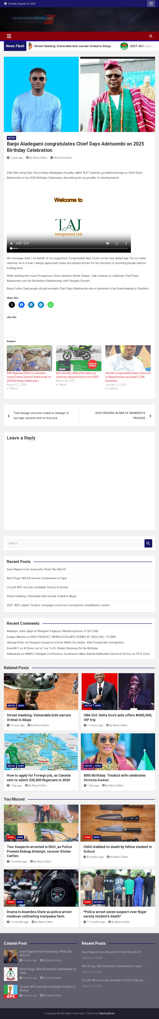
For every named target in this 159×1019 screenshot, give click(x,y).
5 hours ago (17, 725)
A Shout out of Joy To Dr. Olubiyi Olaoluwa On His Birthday (61, 648)
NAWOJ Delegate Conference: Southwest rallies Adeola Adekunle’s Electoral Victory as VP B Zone (87, 654)
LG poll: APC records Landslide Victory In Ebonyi (37, 587)
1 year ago (16, 157)
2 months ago (18, 861)
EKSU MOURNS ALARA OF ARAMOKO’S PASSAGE (120, 415)
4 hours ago (30, 960)
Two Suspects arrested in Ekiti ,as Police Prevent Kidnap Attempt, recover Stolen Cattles (39, 851)
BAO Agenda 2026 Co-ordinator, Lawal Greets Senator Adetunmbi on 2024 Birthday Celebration (29, 377)
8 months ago (95, 856)
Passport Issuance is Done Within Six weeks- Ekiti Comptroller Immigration (76, 642)
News (21, 705)
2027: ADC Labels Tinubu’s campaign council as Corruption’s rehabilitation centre (58, 605)
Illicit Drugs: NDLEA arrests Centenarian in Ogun (37, 578)
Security (99, 902)
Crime (11, 837)
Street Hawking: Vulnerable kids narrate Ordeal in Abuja (41, 596)
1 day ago (16, 785)
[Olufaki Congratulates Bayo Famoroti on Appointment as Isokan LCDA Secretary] (128, 358)
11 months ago (19, 921)
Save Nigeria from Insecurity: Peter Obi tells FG (36, 569)
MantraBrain (107, 1013)
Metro (11, 138)
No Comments (63, 157)
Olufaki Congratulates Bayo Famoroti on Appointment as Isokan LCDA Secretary (127, 377)
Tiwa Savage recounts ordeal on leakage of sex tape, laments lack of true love (41, 415)
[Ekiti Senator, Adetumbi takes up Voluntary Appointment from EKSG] (78, 358)
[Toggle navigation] (9, 36)
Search (148, 543)
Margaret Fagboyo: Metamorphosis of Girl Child (68, 631)
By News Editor (38, 157)
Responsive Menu (151, 3)
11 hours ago (95, 725)
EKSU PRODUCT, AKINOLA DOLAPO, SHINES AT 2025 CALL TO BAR (73, 637)
